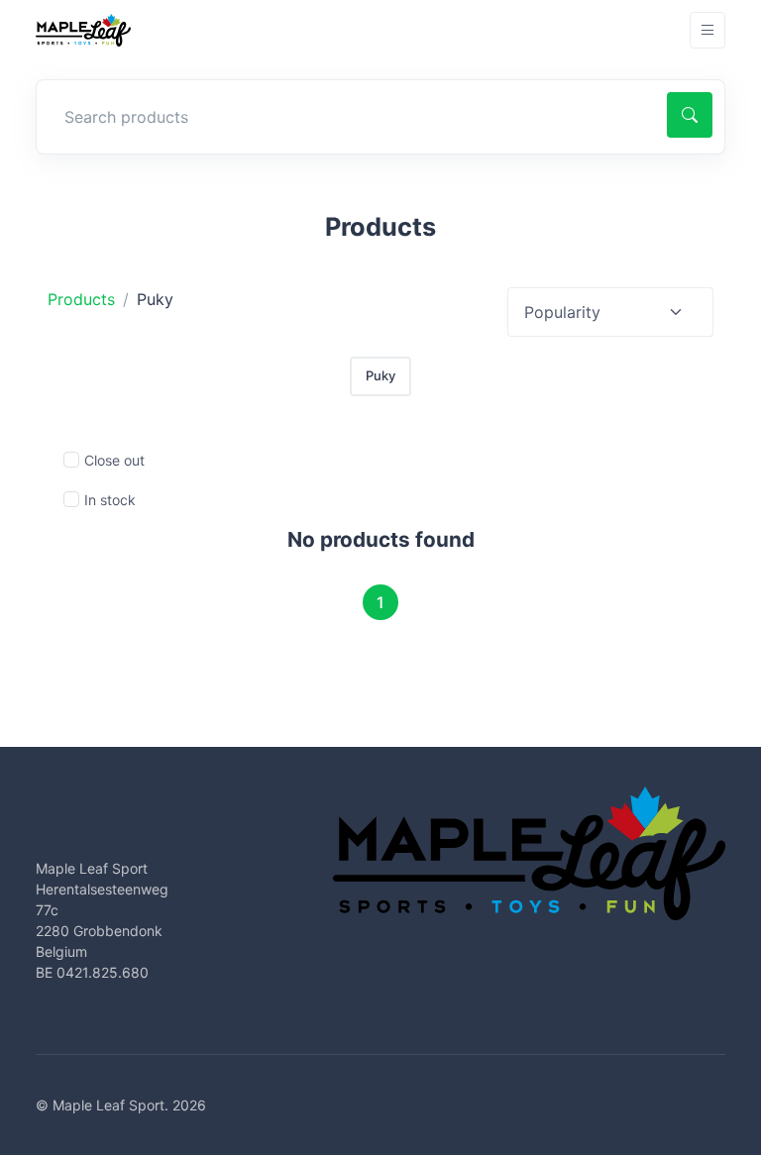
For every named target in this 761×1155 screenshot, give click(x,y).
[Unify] (83, 30)
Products (81, 299)
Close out (114, 460)
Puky (380, 375)
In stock (110, 499)
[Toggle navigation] (707, 30)
